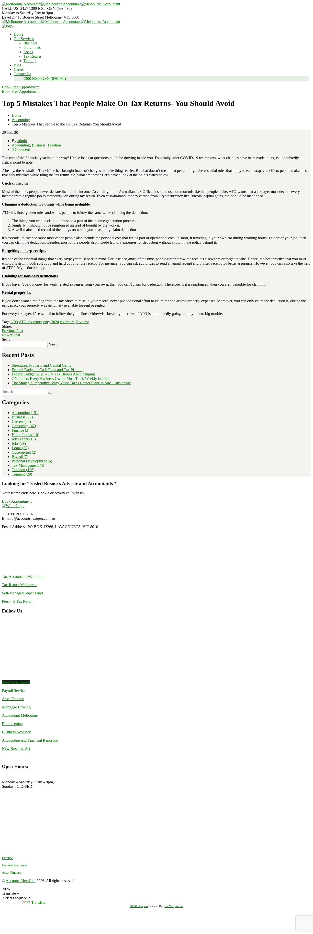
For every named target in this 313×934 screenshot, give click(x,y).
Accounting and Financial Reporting (30, 740)
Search (7, 339)
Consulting (24, 426)
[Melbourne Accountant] (21, 4)
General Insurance (14, 865)
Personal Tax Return (18, 601)
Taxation (54, 145)
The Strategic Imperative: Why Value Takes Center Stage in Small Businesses (71, 383)
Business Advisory (16, 732)
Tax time (82, 322)
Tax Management (28, 465)
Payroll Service (13, 690)
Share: (7, 326)
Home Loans (25, 435)
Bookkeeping (12, 724)
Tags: (6, 322)
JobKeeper (24, 439)
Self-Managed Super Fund (22, 593)
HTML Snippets (139, 906)
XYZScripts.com (174, 906)
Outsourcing (24, 452)
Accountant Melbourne (20, 715)
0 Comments (21, 149)
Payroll (20, 457)
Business (38, 145)
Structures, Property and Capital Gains (41, 365)
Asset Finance (13, 699)
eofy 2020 (51, 322)
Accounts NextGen (20, 881)
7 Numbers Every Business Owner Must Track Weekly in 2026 (61, 378)
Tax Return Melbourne (19, 585)
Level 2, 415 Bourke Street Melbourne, (32, 17)
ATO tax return (30, 322)
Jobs (19, 443)
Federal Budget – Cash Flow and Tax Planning (48, 370)
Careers (21, 421)
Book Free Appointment (20, 87)
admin (22, 141)
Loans (20, 448)
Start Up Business (16, 682)
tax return (67, 322)
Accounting (21, 120)
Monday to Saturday (18, 13)
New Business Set (16, 749)
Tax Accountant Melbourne (23, 576)
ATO (14, 322)
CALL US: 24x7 (15, 8)
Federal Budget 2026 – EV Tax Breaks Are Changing (53, 374)
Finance (20, 430)
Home (16, 115)
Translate (38, 902)
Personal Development (32, 461)
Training (22, 474)
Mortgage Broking (16, 707)
